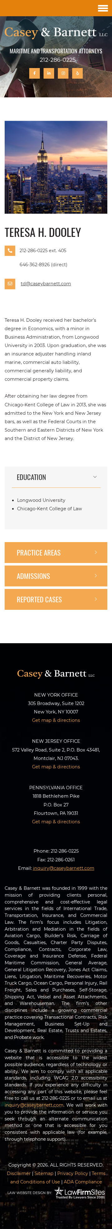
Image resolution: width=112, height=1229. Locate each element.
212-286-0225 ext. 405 (43, 250)
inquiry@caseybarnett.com (34, 1105)
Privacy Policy (72, 1173)
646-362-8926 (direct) (44, 264)
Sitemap (44, 1173)
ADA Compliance (83, 1182)
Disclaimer (19, 1173)
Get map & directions (56, 720)
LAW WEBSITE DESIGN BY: (29, 1193)
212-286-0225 (58, 59)
